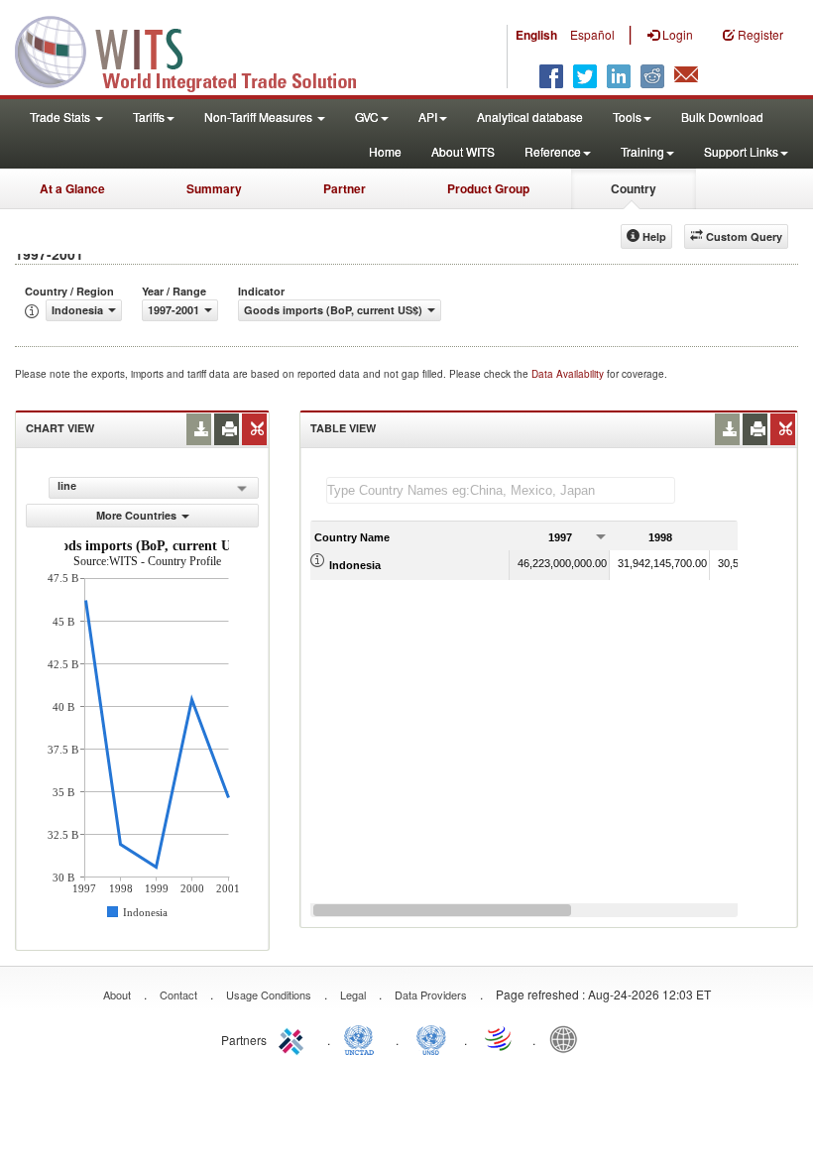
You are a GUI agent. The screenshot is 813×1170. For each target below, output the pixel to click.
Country (633, 188)
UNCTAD (363, 1038)
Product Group (488, 188)
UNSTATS (431, 1038)
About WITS (463, 151)
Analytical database (530, 116)
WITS (198, 49)
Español (592, 34)
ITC (294, 1038)
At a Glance (72, 188)
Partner (344, 188)
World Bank (568, 1038)
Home (385, 151)
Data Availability (569, 374)
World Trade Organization (500, 1038)
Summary (214, 188)
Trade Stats (61, 116)
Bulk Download (722, 116)
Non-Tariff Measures (259, 116)
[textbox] (500, 490)
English (536, 35)
